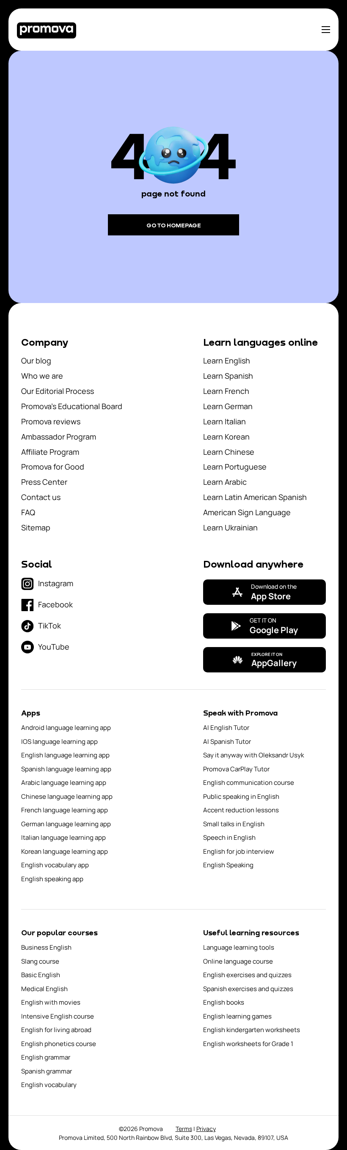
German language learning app (66, 823)
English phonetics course (58, 1043)
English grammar (45, 1057)
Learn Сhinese (228, 452)
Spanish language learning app (66, 769)
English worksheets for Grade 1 (248, 1043)
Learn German (228, 406)
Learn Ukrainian (230, 527)
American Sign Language (247, 512)
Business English (46, 947)
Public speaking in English (241, 796)
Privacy (206, 1129)
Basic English (40, 974)
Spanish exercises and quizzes (248, 988)
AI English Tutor (226, 727)
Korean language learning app (64, 851)
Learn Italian (224, 421)
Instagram (55, 583)
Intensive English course (57, 1016)
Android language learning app (66, 727)
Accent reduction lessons (241, 810)
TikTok (49, 625)
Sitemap (35, 527)
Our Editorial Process (57, 391)
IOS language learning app (59, 741)
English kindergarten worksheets (251, 1029)
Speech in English (229, 837)
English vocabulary (49, 1084)
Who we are (42, 376)
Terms (184, 1129)
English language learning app (65, 755)
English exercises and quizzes (247, 974)
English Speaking (228, 864)
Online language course (238, 961)
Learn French (226, 391)
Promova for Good (52, 467)
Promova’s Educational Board (71, 406)
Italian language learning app (63, 837)
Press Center (44, 482)
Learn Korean (226, 437)
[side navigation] (326, 29)
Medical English (44, 988)
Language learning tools (238, 947)
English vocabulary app (55, 864)
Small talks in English (233, 823)
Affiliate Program (50, 452)
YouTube (53, 647)
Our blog (36, 360)
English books (223, 1002)
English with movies (50, 1002)
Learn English (226, 360)
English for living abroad (56, 1029)
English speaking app (52, 878)
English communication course (248, 782)
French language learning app (64, 810)
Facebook (55, 604)
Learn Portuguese (235, 467)
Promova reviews (50, 421)
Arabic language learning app (63, 782)
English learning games (237, 1016)
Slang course (40, 961)
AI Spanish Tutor (227, 741)
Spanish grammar (46, 1071)
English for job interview (238, 851)
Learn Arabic (225, 482)
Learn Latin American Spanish (255, 497)
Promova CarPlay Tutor (236, 769)
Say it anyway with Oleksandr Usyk (253, 755)
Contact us (41, 497)
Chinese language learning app (67, 796)
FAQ (28, 512)
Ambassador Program (58, 437)
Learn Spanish (228, 376)
